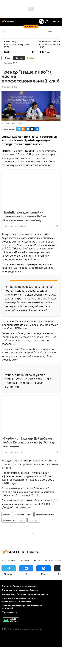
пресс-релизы (8, 594)
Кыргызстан (19, 514)
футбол (22, 520)
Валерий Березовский (45, 514)
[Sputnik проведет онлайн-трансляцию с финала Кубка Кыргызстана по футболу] (31, 189)
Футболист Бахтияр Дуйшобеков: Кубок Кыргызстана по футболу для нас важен (30, 442)
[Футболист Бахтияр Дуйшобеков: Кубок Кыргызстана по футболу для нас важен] (31, 415)
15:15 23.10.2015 (9, 87)
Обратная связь (9, 612)
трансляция (33, 520)
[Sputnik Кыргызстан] (9, 22)
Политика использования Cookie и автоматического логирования (18, 600)
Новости (6, 514)
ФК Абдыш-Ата (9, 520)
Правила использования (24, 586)
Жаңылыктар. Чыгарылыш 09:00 (16, 46)
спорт (29, 514)
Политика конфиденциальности (32, 594)
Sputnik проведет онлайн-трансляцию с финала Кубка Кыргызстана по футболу (24, 216)
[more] (57, 226)
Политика (23, 560)
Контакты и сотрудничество (15, 590)
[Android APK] (10, 620)
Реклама (34, 590)
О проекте (7, 586)
